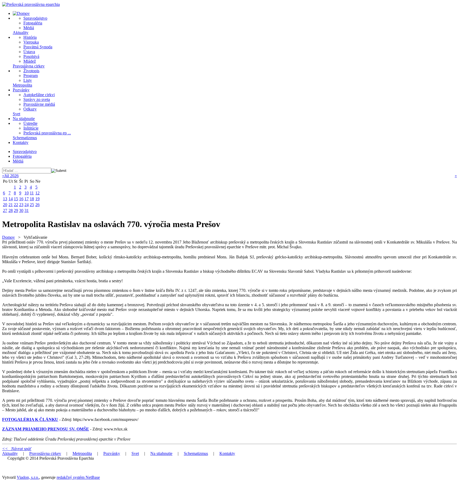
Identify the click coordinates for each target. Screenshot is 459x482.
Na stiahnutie (24, 118)
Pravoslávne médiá (39, 104)
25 (32, 204)
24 (26, 204)
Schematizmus (25, 137)
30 (21, 210)
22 (16, 204)
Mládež (29, 61)
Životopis (31, 71)
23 (21, 204)
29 (16, 210)
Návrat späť (16, 448)
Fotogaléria (32, 23)
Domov (8, 237)
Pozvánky (21, 90)
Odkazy (30, 109)
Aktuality (20, 32)
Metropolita (22, 85)
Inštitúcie (31, 128)
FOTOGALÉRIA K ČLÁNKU (30, 419)
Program (30, 75)
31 (26, 210)
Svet (16, 114)
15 (16, 199)
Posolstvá (31, 56)
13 (5, 199)
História (30, 37)
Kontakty (20, 142)
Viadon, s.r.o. (28, 477)
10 (26, 193)
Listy (27, 80)
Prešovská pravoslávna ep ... (47, 133)
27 (5, 210)
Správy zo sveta (36, 99)
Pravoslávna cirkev (29, 66)
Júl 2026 (11, 175)
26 (37, 204)
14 (10, 199)
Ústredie (30, 123)
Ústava (29, 51)
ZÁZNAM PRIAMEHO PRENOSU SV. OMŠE (45, 429)
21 (10, 204)
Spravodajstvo (35, 18)
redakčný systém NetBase (78, 477)
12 (37, 193)
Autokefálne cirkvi (39, 94)
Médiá (28, 27)
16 (21, 199)
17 (26, 199)
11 (32, 193)
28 (10, 210)
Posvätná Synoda (37, 47)
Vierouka (31, 42)
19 (37, 199)
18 (32, 199)
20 (5, 204)
